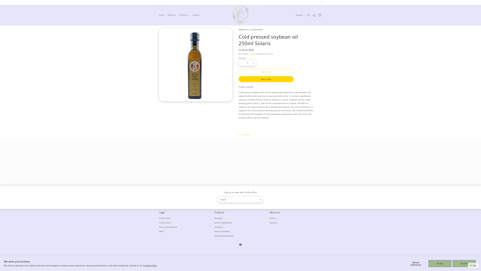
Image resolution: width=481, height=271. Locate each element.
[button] (184, 15)
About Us (273, 223)
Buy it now (266, 79)
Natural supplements (223, 223)
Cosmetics (218, 227)
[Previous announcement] (160, 2)
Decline (464, 263)
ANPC (161, 231)
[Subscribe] (260, 199)
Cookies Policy (150, 265)
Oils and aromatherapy (223, 236)
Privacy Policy (165, 218)
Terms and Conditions (168, 227)
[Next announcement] (321, 2)
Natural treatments (222, 231)
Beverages (218, 218)
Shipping (252, 54)
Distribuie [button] (246, 135)
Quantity (242, 58)
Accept (440, 263)
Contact (273, 218)
